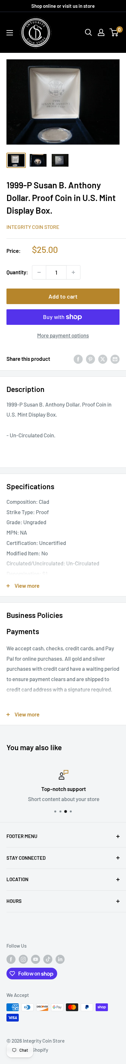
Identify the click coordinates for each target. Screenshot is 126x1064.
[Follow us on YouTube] (35, 959)
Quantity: (17, 272)
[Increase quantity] (73, 272)
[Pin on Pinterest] (90, 359)
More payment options (63, 335)
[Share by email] (115, 359)
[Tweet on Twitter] (102, 359)
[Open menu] (9, 32)
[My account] (101, 32)
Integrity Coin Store (32, 227)
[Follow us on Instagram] (23, 959)
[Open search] (88, 32)
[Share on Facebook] (78, 359)
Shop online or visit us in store (63, 6)
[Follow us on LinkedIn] (60, 959)
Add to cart (63, 296)
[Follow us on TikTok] (47, 959)
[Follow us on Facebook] (11, 959)
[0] (114, 32)
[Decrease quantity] (39, 272)
